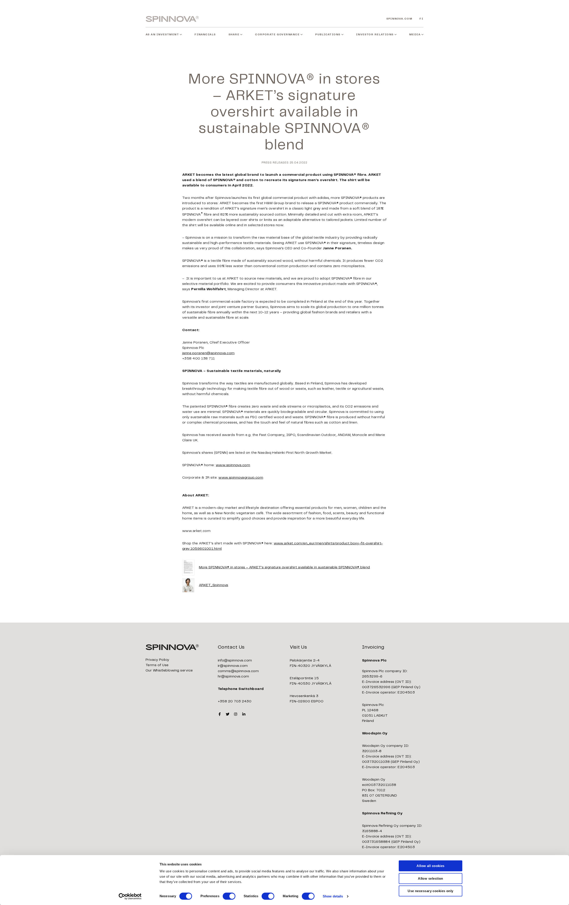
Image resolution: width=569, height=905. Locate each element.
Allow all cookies (431, 866)
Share (233, 34)
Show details (333, 896)
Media (415, 34)
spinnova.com (399, 19)
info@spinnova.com (235, 660)
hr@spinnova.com (233, 676)
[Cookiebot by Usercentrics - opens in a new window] (130, 896)
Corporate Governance (277, 34)
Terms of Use (157, 665)
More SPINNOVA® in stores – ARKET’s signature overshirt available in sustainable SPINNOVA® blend (284, 567)
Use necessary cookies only (430, 891)
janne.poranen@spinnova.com (208, 353)
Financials (205, 34)
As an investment (162, 34)
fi (421, 19)
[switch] (229, 896)
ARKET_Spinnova (213, 585)
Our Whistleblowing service (169, 670)
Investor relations (375, 34)
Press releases (275, 162)
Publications (327, 34)
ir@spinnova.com (233, 665)
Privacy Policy (157, 659)
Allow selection (430, 878)
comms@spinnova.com (238, 671)
